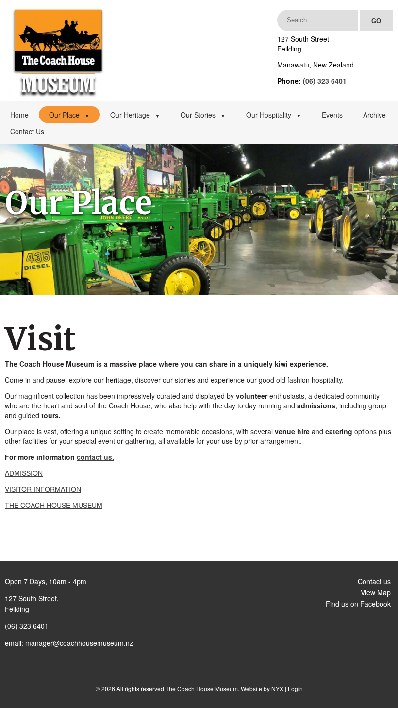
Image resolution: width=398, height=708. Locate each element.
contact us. (95, 457)
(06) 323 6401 (325, 80)
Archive (374, 114)
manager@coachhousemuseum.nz (79, 643)
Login (295, 688)
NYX (277, 688)
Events (332, 114)
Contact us (374, 581)
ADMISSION (24, 473)
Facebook (375, 603)
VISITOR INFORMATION (43, 489)
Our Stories (203, 114)
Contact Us (27, 131)
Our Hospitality (273, 114)
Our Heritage (135, 114)
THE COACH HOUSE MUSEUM (53, 505)
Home (19, 114)
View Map (376, 592)
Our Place (69, 114)
